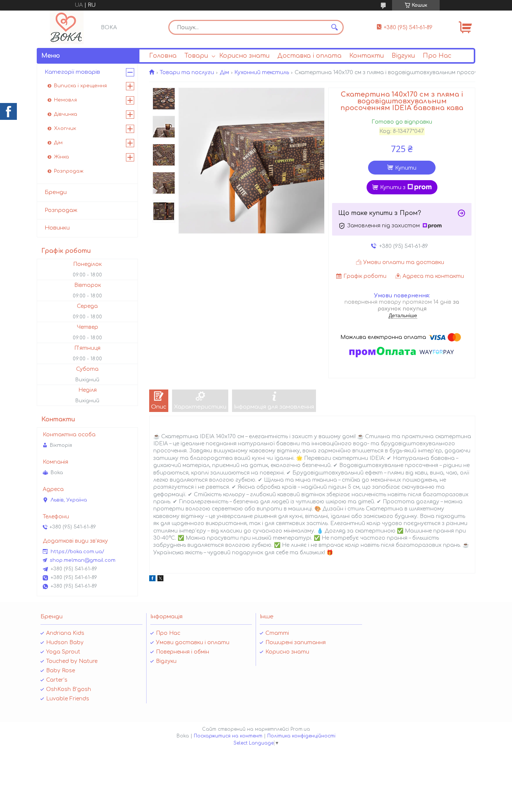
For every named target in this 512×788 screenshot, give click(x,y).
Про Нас (437, 55)
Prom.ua (300, 729)
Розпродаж (69, 171)
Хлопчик (65, 128)
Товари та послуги (187, 72)
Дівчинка (65, 114)
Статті (277, 633)
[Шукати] (334, 27)
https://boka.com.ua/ (77, 551)
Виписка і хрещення (80, 85)
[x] (160, 579)
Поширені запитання (295, 642)
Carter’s (56, 680)
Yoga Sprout (63, 652)
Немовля (65, 100)
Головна (163, 55)
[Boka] (67, 27)
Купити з (393, 187)
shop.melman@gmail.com (82, 560)
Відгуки (403, 55)
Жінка (61, 157)
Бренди (56, 192)
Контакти (366, 55)
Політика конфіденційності (301, 736)
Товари (196, 55)
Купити (405, 168)
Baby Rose (60, 670)
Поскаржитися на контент (228, 736)
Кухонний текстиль (261, 72)
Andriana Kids (65, 633)
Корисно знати (244, 55)
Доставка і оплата (309, 55)
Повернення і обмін (182, 652)
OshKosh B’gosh (68, 689)
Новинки (57, 228)
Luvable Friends (67, 698)
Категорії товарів (72, 72)
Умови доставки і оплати (192, 642)
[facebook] (152, 579)
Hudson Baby (65, 642)
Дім (224, 72)
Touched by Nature (71, 661)
